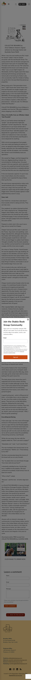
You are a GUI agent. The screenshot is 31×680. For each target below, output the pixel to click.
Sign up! (15, 357)
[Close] (28, 319)
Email (4, 337)
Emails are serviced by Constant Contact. (13, 352)
